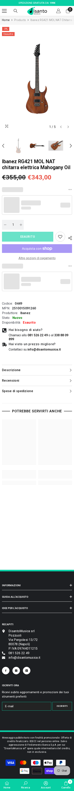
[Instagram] (16, 670)
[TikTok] (26, 670)
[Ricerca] (15, 11)
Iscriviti (62, 706)
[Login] (58, 11)
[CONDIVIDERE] (68, 237)
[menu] (4, 11)
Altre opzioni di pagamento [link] (37, 258)
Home (6, 20)
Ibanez (25, 313)
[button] (60, 126)
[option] (37, 79)
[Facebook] (5, 670)
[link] (60, 237)
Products (20, 20)
